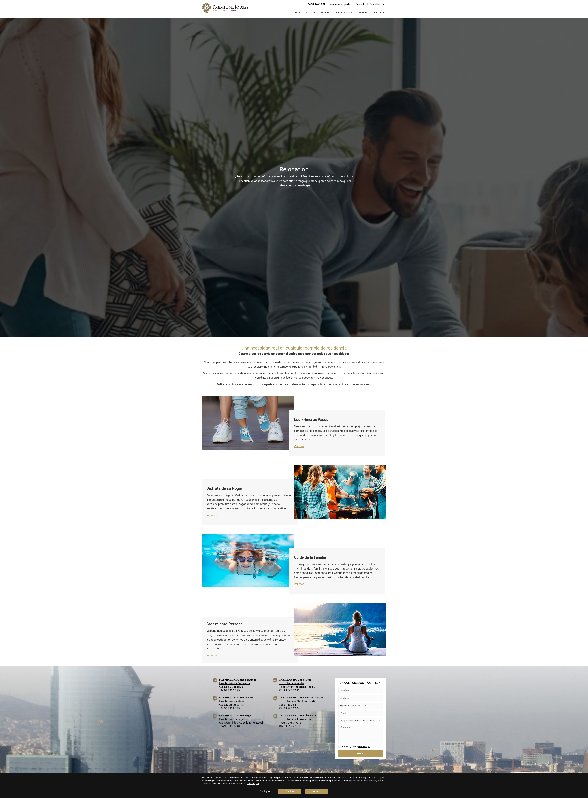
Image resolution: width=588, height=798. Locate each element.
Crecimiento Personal (225, 624)
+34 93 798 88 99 (229, 708)
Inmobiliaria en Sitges (232, 719)
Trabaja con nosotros (370, 12)
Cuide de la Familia (310, 557)
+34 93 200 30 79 (229, 690)
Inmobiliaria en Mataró (232, 701)
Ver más (299, 446)
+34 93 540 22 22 (315, 4)
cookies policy (253, 783)
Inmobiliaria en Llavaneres (295, 719)
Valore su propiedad (340, 4)
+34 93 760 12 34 (289, 708)
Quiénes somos (343, 12)
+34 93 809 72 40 (229, 726)
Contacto (360, 4)
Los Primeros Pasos (311, 420)
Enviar (360, 753)
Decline (290, 791)
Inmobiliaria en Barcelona (234, 683)
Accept (317, 791)
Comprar (294, 12)
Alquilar (310, 12)
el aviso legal (364, 746)
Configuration (267, 791)
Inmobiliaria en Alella (291, 683)
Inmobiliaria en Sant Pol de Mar (297, 701)
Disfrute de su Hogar (224, 488)
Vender (325, 12)
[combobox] (344, 705)
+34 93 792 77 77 (289, 726)
